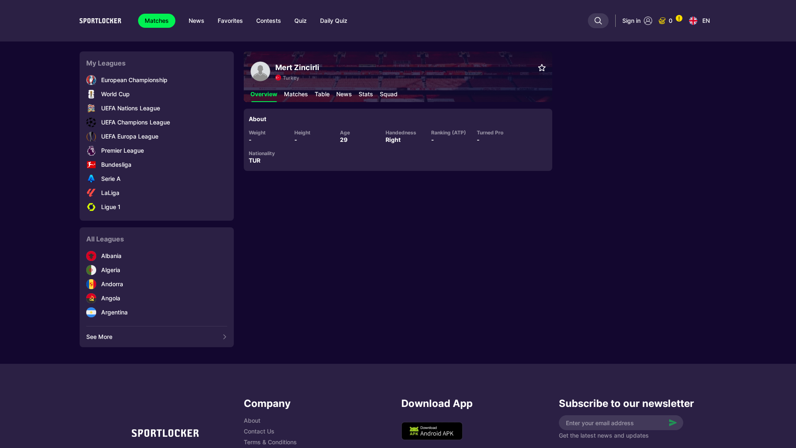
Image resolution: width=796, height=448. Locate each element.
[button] (264, 94)
